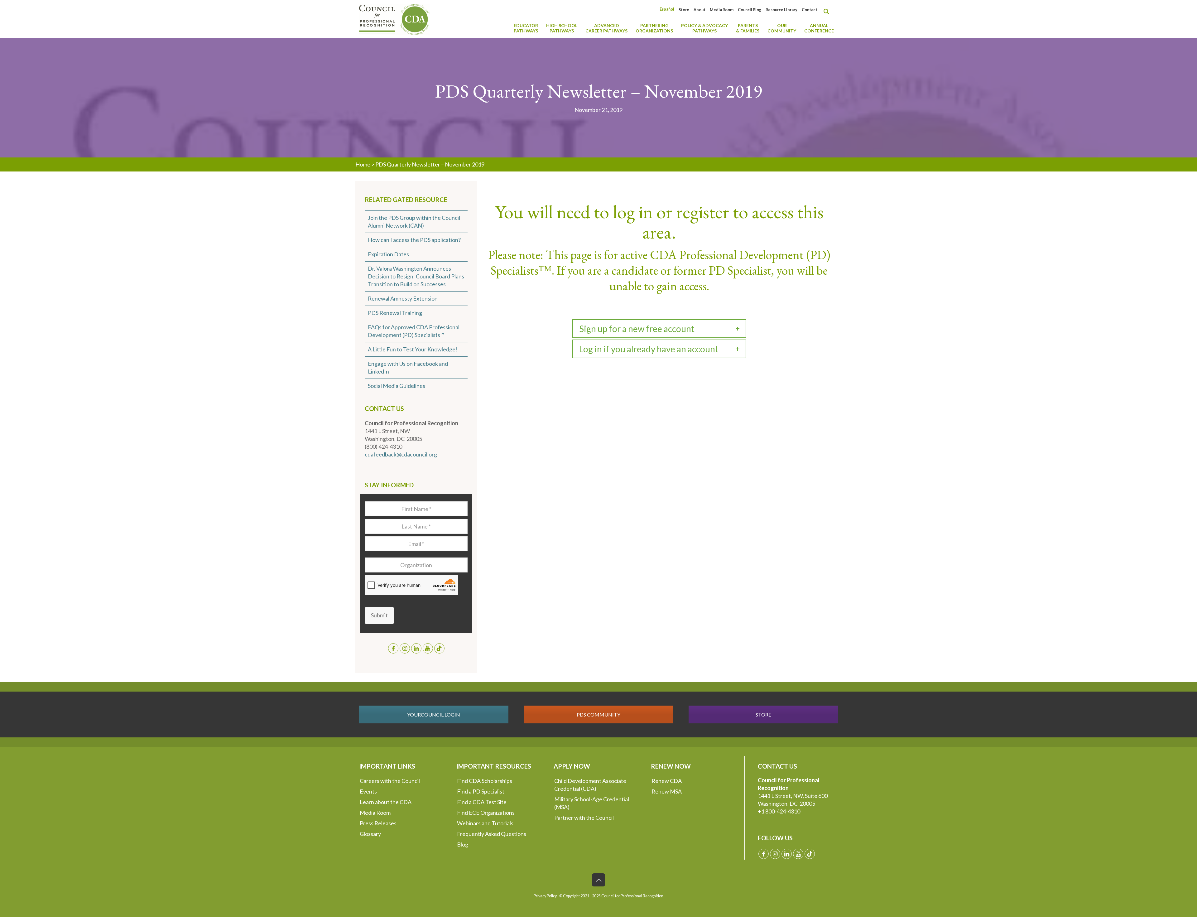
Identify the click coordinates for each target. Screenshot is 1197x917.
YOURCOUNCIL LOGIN (433, 714)
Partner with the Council (584, 817)
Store (684, 9)
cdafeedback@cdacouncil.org (401, 454)
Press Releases (378, 823)
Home (362, 164)
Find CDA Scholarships (484, 780)
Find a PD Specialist (480, 791)
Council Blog (749, 9)
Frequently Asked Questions (491, 833)
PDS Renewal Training (395, 312)
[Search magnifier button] (828, 11)
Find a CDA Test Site (482, 802)
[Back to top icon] (598, 879)
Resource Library (781, 9)
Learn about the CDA (385, 802)
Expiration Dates (388, 254)
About (699, 9)
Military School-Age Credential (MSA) (591, 803)
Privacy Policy (545, 896)
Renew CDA (666, 780)
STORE (763, 714)
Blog (462, 844)
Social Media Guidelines (396, 385)
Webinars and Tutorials (485, 823)
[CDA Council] (394, 18)
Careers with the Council (390, 780)
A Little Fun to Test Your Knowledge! (412, 349)
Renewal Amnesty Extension (403, 298)
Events (368, 791)
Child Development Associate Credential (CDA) (590, 784)
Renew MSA (666, 791)
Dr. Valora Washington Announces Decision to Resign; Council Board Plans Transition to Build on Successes (416, 276)
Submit (379, 615)
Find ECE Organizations (486, 812)
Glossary (370, 833)
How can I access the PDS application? (414, 239)
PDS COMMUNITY (598, 714)
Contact (809, 9)
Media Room (721, 9)
